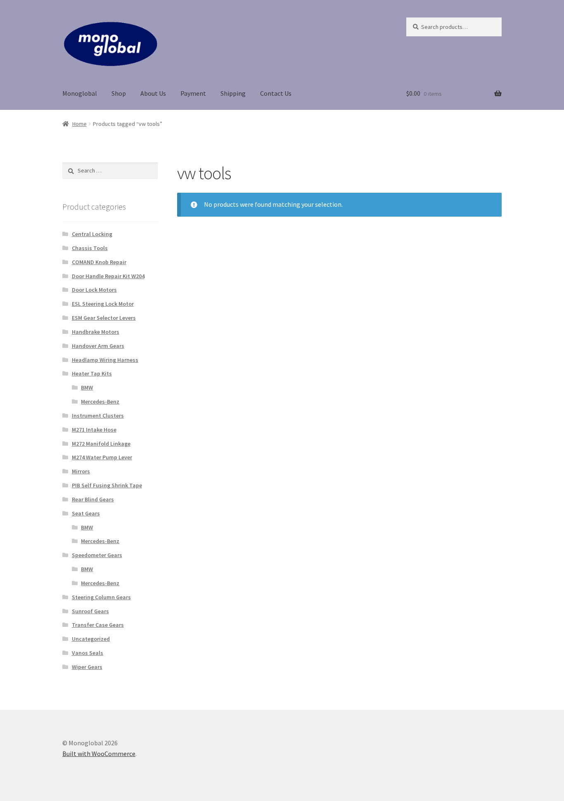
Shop (118, 93)
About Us (153, 93)
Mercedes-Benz (100, 401)
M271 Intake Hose (94, 429)
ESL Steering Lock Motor (103, 303)
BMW (87, 387)
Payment (193, 93)
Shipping (233, 93)
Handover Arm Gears (98, 346)
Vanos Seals (87, 653)
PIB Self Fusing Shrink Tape (107, 485)
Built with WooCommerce (98, 753)
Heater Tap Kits (92, 373)
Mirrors (81, 471)
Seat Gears (86, 513)
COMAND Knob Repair (99, 262)
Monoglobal (79, 93)
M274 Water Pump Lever (102, 457)
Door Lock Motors (94, 289)
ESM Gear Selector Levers (104, 317)
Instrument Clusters (98, 415)
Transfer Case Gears (98, 625)
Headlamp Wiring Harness (105, 360)
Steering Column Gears (101, 597)
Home (79, 124)
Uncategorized (91, 639)
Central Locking (92, 234)
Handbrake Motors (95, 332)
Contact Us (275, 93)
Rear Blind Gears (93, 499)
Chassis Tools (90, 248)
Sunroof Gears (90, 611)
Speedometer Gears (97, 555)
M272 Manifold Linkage (101, 443)
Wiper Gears (87, 667)
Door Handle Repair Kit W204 (108, 276)
